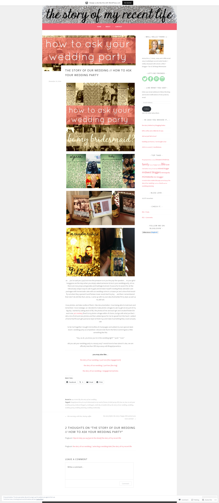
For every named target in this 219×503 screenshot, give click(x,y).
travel (161, 183)
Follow (146, 109)
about (108, 27)
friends (151, 165)
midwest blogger (163, 168)
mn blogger (158, 177)
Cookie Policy (39, 499)
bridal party (112, 402)
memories (145, 169)
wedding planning (80, 408)
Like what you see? (156, 88)
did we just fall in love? (149, 136)
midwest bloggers (80, 405)
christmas (165, 159)
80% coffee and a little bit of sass (152, 131)
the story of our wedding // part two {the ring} (100, 365)
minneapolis (165, 173)
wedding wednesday (93, 408)
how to (122, 402)
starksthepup (164, 180)
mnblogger (90, 405)
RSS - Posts (145, 212)
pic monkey (78, 313)
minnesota (147, 176)
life (163, 164)
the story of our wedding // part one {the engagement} (100, 360)
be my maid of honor (101, 402)
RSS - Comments (147, 217)
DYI (118, 402)
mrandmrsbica (106, 405)
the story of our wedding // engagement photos (100, 371)
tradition (156, 183)
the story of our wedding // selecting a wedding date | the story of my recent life (102, 446)
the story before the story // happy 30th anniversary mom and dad (119, 417)
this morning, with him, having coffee (79, 416)
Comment (125, 484)
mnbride (97, 405)
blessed (159, 159)
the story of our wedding (89, 399)
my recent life (76, 399)
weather (165, 183)
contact (118, 27)
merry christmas (152, 168)
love (167, 164)
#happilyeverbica (76, 402)
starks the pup (155, 180)
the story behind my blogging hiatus (153, 125)
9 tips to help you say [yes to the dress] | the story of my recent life (97, 438)
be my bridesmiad (88, 402)
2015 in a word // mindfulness (151, 147)
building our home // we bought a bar (154, 142)
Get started (127, 3)
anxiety (153, 160)
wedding (130, 405)
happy (155, 165)
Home (99, 27)
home (159, 165)
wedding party (69, 408)
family (145, 164)
